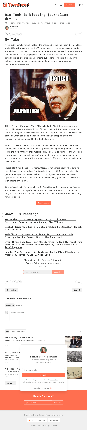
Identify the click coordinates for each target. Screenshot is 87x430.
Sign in (80, 5)
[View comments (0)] (14, 34)
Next (75, 290)
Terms (48, 415)
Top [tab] (7, 332)
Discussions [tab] (21, 332)
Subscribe (69, 5)
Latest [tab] (13, 332)
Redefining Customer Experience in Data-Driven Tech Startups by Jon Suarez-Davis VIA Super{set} (39, 236)
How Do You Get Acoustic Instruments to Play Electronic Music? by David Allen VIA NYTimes (42, 253)
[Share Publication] (61, 5)
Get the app (54, 420)
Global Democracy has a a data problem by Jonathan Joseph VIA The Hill (43, 228)
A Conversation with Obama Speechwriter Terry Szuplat (25, 340)
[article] (43, 341)
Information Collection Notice (43, 382)
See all (9, 383)
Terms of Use (54, 380)
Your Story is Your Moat (19, 337)
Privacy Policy (59, 382)
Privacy (41, 415)
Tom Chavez (14, 27)
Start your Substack (38, 420)
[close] (64, 347)
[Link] (2, 39)
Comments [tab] (10, 305)
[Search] (56, 5)
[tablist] (14, 305)
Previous (13, 290)
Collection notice (57, 415)
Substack (33, 426)
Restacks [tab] (19, 305)
